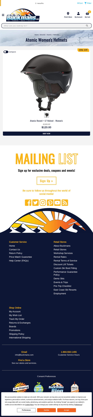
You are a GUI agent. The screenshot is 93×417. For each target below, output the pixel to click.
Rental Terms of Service (65, 260)
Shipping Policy (16, 334)
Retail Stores (60, 249)
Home (37, 35)
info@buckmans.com (24, 355)
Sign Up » (46, 181)
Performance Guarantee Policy (65, 273)
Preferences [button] (78, 405)
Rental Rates (60, 257)
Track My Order (16, 319)
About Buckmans (62, 245)
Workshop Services (63, 253)
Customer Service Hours (69, 355)
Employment (60, 293)
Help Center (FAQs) (19, 260)
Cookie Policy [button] (29, 405)
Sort (81, 3)
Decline (46, 410)
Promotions (14, 330)
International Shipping (20, 337)
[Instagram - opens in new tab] (43, 203)
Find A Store (68, 17)
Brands (42, 35)
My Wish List (15, 315)
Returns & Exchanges (20, 322)
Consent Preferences (46, 376)
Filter (88, 3)
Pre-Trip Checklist (62, 286)
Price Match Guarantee (20, 257)
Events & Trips (61, 282)
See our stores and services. (24, 363)
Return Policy (15, 253)
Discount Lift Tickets (63, 264)
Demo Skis (59, 278)
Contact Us (14, 249)
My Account (78, 17)
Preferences (26, 410)
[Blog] (65, 203)
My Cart (87, 14)
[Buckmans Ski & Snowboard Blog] (56, 388)
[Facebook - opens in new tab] (28, 203)
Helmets (56, 35)
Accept (66, 410)
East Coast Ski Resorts (65, 289)
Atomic (49, 35)
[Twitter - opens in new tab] (35, 203)
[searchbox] (87, 25)
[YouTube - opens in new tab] (57, 203)
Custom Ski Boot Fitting (65, 268)
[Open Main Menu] (4, 15)
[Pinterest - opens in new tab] (50, 203)
